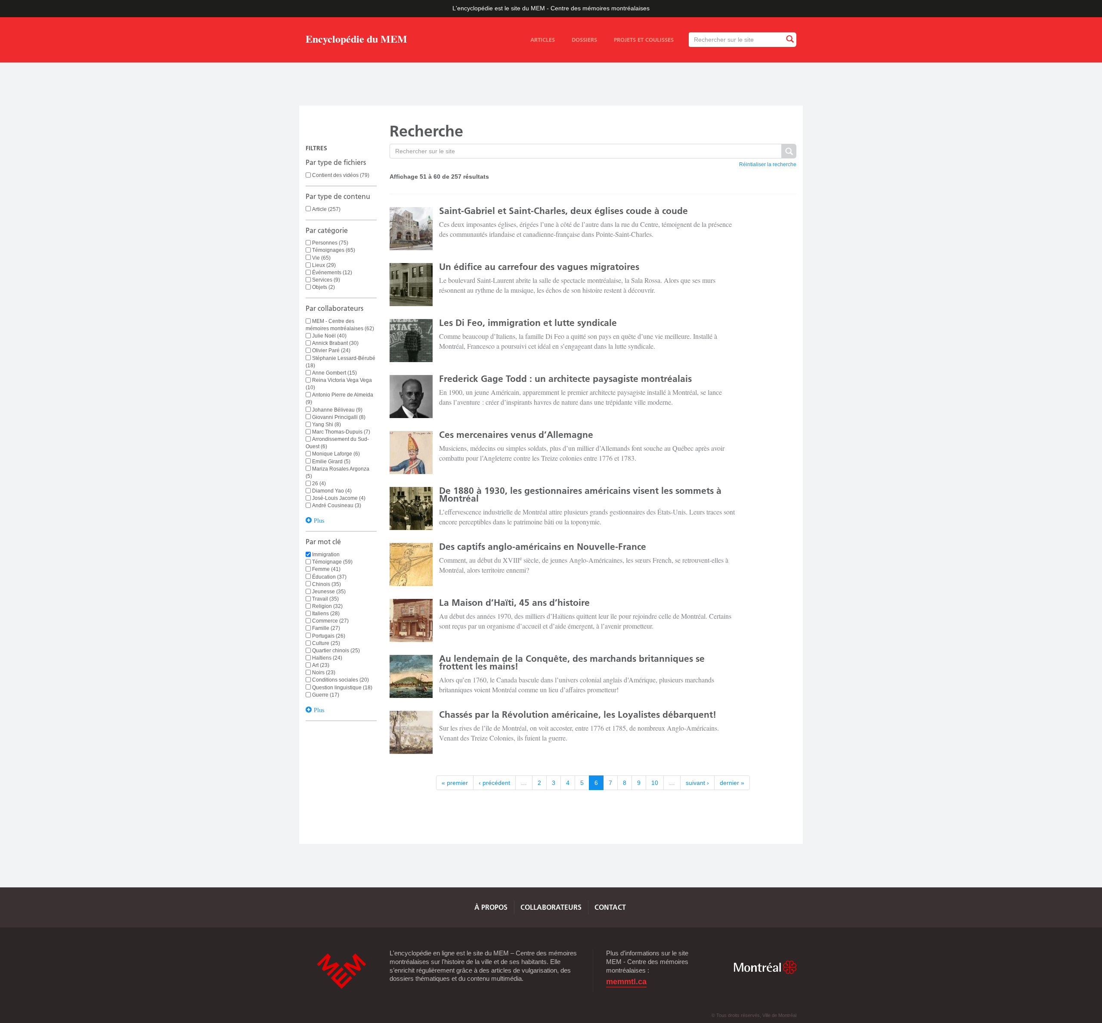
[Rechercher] (789, 39)
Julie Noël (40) (329, 336)
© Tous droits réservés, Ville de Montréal (754, 1015)
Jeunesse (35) (329, 592)
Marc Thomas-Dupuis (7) (341, 432)
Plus (319, 520)
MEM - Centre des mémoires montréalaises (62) (340, 325)
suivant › (697, 782)
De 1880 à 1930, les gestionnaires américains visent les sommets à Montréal (580, 494)
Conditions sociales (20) (340, 680)
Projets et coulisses (644, 39)
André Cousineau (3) (336, 505)
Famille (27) (326, 628)
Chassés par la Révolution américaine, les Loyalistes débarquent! (577, 714)
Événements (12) (332, 273)
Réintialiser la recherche (767, 164)
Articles (542, 39)
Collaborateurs (551, 907)
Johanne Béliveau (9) (337, 410)
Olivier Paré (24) (331, 350)
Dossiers (584, 39)
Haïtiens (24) (327, 658)
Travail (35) (325, 599)
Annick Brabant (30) (335, 343)
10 (654, 782)
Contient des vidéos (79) (340, 175)
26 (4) (319, 483)
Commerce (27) (330, 621)
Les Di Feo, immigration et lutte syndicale (528, 322)
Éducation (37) (329, 577)
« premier (455, 782)
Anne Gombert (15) (334, 373)
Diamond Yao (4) (332, 491)
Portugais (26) (328, 636)
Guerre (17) (325, 695)
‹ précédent (494, 782)
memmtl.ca (626, 982)
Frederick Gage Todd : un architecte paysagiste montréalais (565, 378)
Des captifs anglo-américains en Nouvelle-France (542, 546)
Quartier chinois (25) (336, 651)
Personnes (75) (330, 243)
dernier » (732, 782)
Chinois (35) (326, 584)
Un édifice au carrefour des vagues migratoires (539, 266)
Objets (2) (323, 287)
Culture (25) (326, 643)
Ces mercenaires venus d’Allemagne (516, 434)
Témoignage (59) (332, 562)
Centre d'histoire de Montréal (341, 971)
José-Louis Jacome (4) (338, 498)
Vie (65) (321, 258)
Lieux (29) (324, 265)
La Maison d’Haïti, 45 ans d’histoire (514, 602)
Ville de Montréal (765, 967)
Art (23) (320, 665)
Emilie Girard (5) (331, 462)
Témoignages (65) (333, 250)
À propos (491, 907)
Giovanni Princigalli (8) (338, 417)
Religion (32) (327, 606)
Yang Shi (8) (326, 425)
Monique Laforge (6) (336, 454)
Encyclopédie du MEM (356, 40)
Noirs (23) (323, 673)
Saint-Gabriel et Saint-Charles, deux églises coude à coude (563, 210)
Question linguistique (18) (342, 688)
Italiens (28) (326, 614)
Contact (610, 907)
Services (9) (326, 280)
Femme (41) (326, 569)
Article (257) (326, 209)
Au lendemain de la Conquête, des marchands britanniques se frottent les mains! (572, 662)
